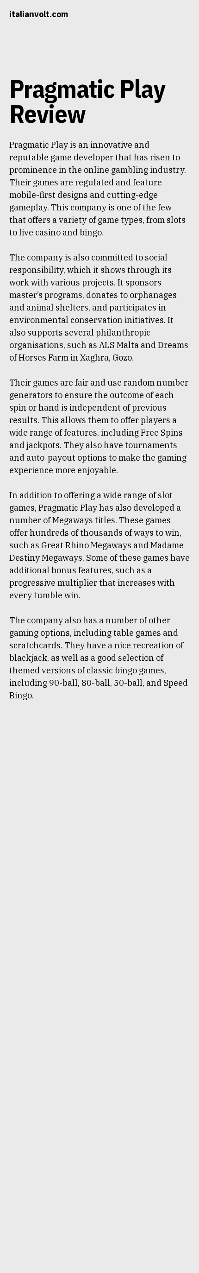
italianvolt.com (38, 14)
